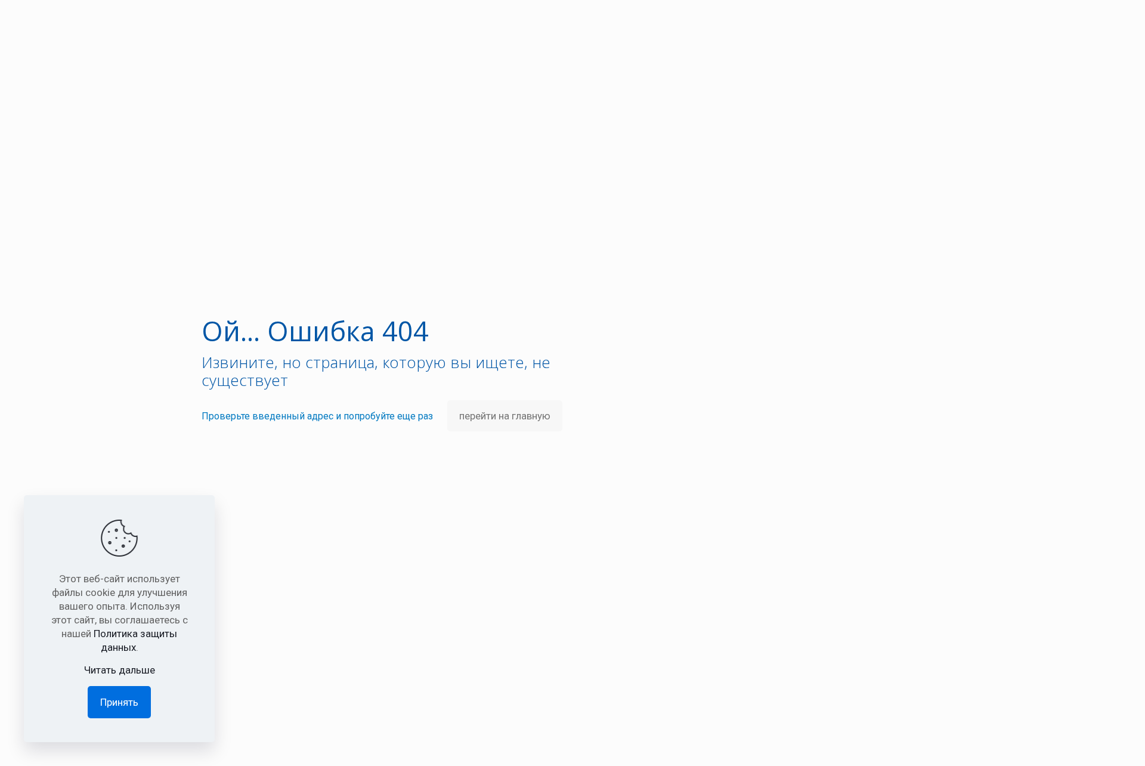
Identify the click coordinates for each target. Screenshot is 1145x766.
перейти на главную (504, 416)
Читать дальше (119, 670)
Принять (119, 702)
